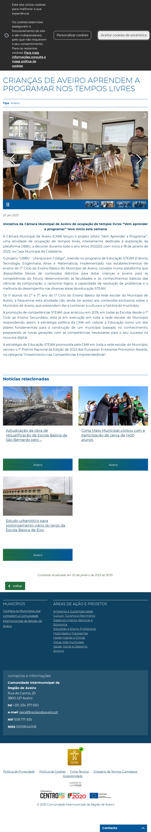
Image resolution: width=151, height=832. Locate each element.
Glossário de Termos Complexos (115, 771)
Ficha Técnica (79, 771)
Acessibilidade (72, 776)
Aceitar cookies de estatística (123, 35)
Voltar (17, 586)
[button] (92, 204)
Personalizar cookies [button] (72, 35)
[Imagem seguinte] (139, 159)
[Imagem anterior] (12, 159)
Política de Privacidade (19, 771)
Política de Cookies (52, 771)
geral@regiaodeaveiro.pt (38, 712)
